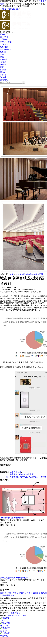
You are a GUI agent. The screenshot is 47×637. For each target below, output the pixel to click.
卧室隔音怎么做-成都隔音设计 (17, 474)
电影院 (3, 65)
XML (13, 595)
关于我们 (8, 593)
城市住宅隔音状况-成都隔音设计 (29, 274)
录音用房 (4, 47)
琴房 (2, 54)
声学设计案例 (6, 42)
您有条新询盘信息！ (11, 9)
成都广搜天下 (16, 613)
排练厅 (3, 57)
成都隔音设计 (15, 472)
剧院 (2, 67)
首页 (11, 274)
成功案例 (36, 593)
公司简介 (4, 39)
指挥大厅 (4, 72)
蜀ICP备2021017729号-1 (18, 616)
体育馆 (3, 75)
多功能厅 (4, 70)
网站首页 (4, 34)
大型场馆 (4, 44)
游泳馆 (3, 77)
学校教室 (4, 59)
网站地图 (6, 595)
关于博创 (4, 37)
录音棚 (3, 52)
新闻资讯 (4, 80)
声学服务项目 (6, 49)
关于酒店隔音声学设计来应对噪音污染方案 (23, 477)
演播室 (3, 62)
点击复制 (32, 598)
